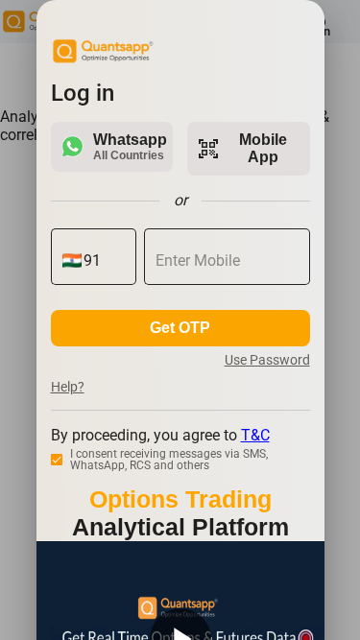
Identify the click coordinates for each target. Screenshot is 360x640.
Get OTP (180, 328)
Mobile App (242, 148)
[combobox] (104, 261)
